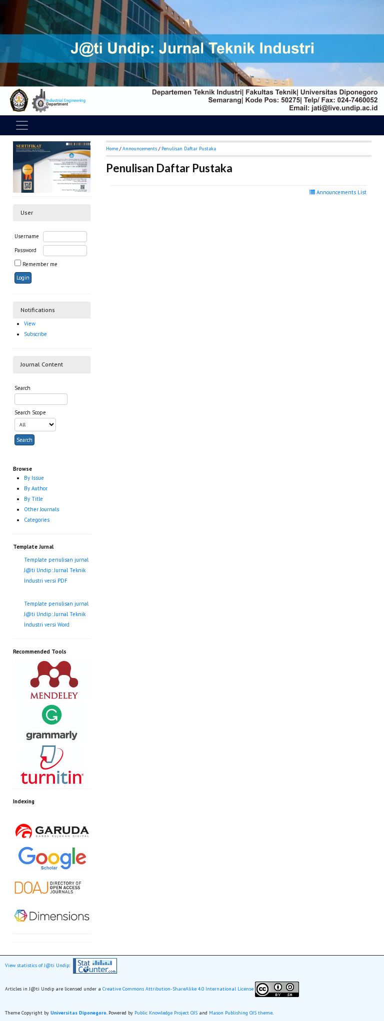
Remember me (40, 264)
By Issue (34, 477)
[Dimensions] (51, 915)
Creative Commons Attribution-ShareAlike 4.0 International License (178, 989)
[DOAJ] (51, 886)
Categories (37, 519)
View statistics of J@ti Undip (37, 965)
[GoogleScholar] (52, 857)
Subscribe (35, 334)
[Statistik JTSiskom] (95, 965)
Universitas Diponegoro (78, 1013)
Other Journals (41, 509)
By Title (33, 498)
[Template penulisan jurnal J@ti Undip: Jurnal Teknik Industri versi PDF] (57, 591)
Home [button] (112, 148)
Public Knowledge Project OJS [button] (166, 1013)
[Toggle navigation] (22, 125)
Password (25, 250)
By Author (36, 488)
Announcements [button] (139, 148)
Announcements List (340, 192)
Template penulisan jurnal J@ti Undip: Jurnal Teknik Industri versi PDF (56, 570)
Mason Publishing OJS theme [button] (240, 1013)
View (30, 323)
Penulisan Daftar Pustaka (189, 148)
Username (26, 236)
